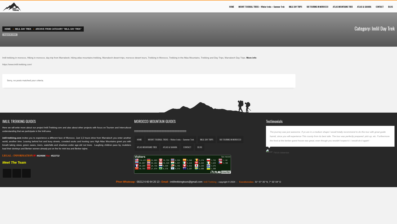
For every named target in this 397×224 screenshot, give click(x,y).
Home (8, 29)
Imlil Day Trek (23, 29)
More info (251, 57)
